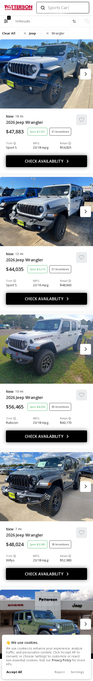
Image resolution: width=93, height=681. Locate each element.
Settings (77, 672)
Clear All (8, 33)
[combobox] (62, 7)
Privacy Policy (61, 660)
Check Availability (44, 161)
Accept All (14, 672)
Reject (60, 672)
